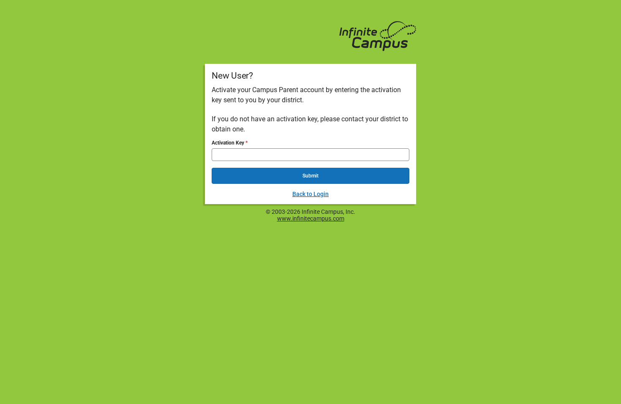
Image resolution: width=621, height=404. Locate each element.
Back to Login (310, 194)
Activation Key (228, 143)
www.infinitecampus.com (310, 218)
